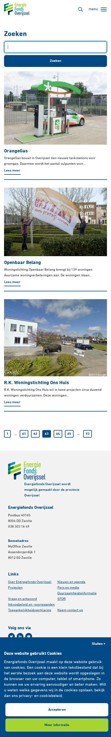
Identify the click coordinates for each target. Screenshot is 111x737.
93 (87, 434)
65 (69, 434)
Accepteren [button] (57, 709)
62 (35, 434)
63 (46, 434)
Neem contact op (70, 610)
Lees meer (12, 170)
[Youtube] (28, 636)
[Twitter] (11, 636)
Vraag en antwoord (22, 599)
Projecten (15, 587)
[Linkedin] (20, 636)
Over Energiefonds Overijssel (29, 582)
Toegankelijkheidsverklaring (29, 610)
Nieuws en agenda (71, 582)
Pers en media (68, 587)
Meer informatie (56, 725)
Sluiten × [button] (98, 644)
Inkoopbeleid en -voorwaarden (31, 604)
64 (58, 434)
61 (24, 434)
